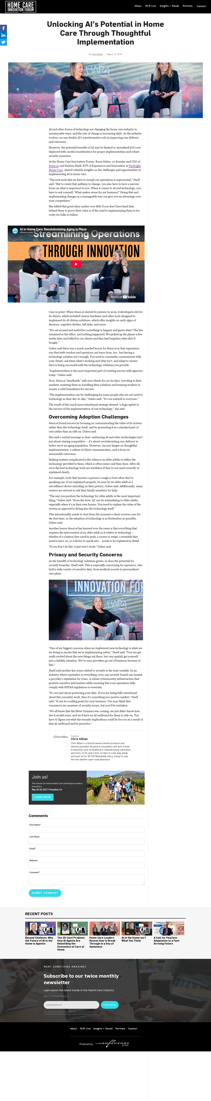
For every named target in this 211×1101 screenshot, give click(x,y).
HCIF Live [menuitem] (150, 6)
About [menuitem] (138, 6)
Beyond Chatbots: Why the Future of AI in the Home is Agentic (39, 940)
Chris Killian (97, 54)
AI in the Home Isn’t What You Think (134, 939)
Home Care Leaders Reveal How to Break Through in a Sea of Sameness (102, 942)
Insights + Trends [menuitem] (169, 6)
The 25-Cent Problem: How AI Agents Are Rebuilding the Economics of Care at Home (71, 943)
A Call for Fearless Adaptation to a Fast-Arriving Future (167, 940)
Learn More (42, 797)
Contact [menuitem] (201, 6)
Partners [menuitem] (188, 6)
